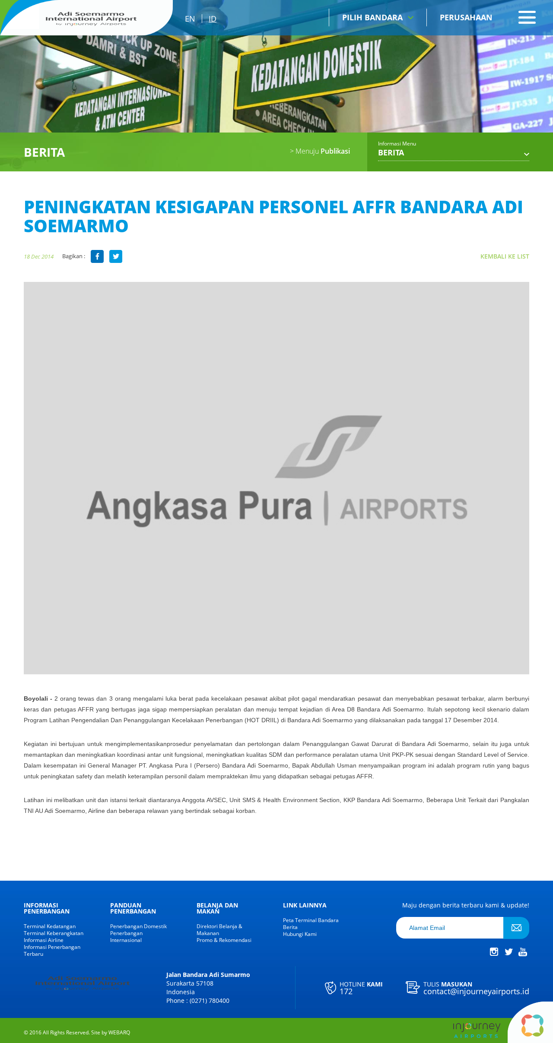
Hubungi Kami (300, 934)
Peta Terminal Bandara (311, 920)
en (190, 18)
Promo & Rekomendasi (224, 940)
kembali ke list (504, 256)
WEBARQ (119, 1032)
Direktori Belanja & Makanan (219, 930)
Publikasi (320, 151)
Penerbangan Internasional (126, 937)
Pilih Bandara (372, 17)
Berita (290, 927)
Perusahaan (466, 17)
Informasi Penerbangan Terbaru (52, 951)
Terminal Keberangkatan (53, 933)
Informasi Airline (44, 940)
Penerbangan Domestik (138, 926)
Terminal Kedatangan (50, 926)
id (212, 18)
